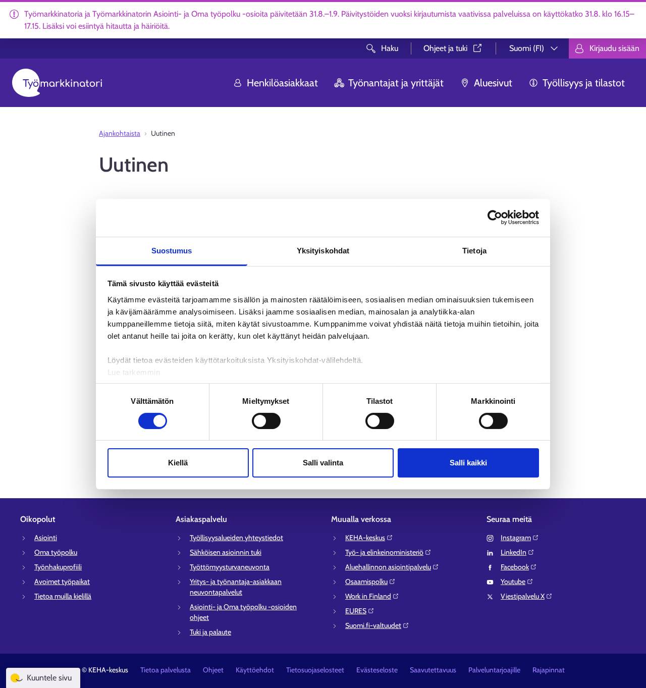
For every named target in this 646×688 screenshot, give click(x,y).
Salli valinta (323, 462)
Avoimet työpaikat (62, 581)
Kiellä (178, 462)
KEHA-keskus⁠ (365, 537)
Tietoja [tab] (474, 250)
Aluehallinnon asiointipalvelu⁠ (388, 566)
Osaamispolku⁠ (366, 581)
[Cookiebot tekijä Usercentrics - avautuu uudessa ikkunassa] (495, 217)
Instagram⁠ (516, 537)
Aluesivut (493, 83)
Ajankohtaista (119, 133)
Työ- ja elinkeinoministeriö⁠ (384, 552)
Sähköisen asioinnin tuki (225, 552)
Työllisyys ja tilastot (584, 83)
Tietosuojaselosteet (315, 669)
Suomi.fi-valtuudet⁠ (373, 625)
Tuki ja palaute (210, 632)
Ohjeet (213, 669)
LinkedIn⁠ (513, 552)
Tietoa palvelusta (165, 669)
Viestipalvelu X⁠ (523, 596)
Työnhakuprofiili (58, 566)
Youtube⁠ (513, 581)
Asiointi (45, 537)
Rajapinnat (548, 669)
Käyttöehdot (255, 669)
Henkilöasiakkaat (282, 83)
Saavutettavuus (433, 669)
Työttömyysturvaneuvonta (230, 566)
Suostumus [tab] (171, 250)
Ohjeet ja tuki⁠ (445, 48)
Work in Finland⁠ (368, 596)
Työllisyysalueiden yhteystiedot (236, 537)
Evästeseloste (377, 669)
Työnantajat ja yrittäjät (396, 83)
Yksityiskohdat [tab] (323, 250)
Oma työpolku (55, 552)
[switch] (266, 421)
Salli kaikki (468, 462)
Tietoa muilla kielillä (62, 596)
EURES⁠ (355, 610)
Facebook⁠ (515, 566)
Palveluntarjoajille (494, 669)
